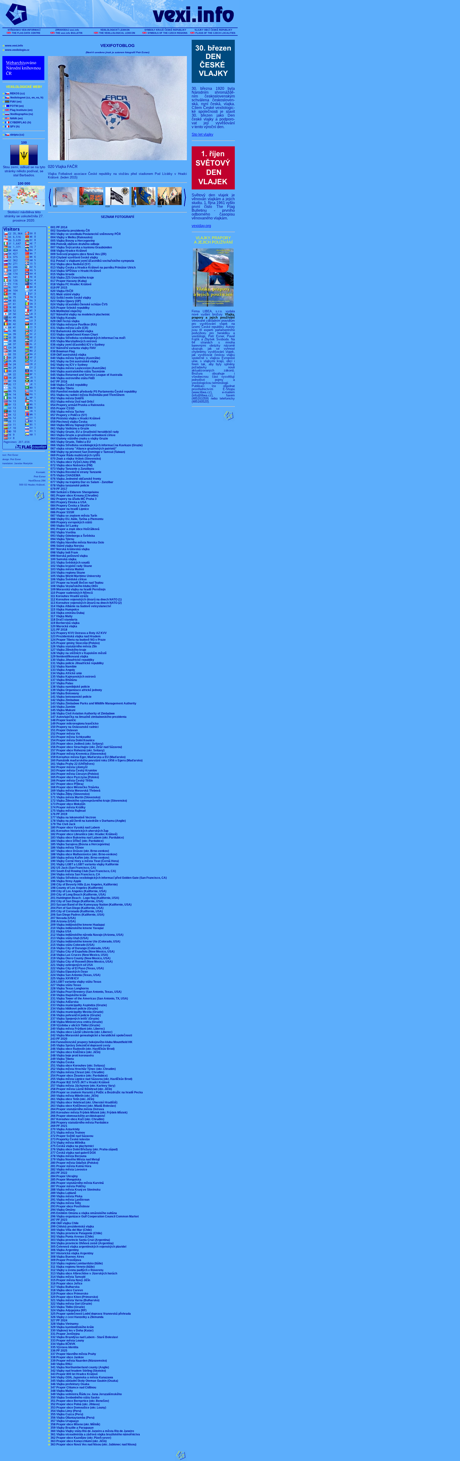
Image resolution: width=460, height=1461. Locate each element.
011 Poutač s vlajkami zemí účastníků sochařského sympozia (92, 261)
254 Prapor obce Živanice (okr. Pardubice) (78, 1075)
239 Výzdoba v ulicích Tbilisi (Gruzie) (75, 1025)
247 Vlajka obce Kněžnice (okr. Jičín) (75, 1052)
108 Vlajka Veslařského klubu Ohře (73, 586)
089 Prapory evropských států (70, 522)
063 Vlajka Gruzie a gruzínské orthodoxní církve (82, 435)
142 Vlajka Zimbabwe (64, 700)
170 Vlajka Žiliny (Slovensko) (69, 794)
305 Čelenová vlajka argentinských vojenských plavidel (88, 1246)
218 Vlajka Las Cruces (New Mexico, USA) (78, 955)
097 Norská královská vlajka (69, 549)
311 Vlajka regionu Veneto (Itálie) (72, 1266)
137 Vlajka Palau (61, 683)
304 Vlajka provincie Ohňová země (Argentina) (81, 1243)
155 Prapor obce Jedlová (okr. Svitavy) (76, 743)
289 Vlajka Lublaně (63, 1193)
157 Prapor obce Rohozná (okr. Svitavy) (77, 750)
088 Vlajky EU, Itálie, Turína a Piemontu (76, 519)
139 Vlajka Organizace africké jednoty (76, 690)
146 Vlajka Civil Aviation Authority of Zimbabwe (82, 713)
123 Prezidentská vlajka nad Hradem (75, 636)
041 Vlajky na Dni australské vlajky (74, 361)
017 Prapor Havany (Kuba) (68, 281)
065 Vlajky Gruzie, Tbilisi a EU (70, 442)
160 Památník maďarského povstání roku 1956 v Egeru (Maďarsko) (96, 760)
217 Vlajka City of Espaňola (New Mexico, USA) (82, 951)
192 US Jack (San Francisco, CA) (72, 867)
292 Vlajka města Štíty (65, 1203)
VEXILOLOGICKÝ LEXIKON (115, 30)
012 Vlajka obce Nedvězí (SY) (70, 264)
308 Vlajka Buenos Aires (67, 1256)
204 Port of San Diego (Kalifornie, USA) (76, 908)
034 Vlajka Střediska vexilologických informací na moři (87, 338)
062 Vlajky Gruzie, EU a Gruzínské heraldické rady (84, 432)
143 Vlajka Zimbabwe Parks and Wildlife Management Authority (93, 703)
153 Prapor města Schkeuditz (70, 737)
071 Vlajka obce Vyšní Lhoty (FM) (72, 462)
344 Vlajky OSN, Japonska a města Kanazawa (81, 1377)
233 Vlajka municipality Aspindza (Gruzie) (78, 1005)
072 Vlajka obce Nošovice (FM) (71, 465)
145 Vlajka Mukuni (62, 710)
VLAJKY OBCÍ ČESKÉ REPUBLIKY (213, 30)
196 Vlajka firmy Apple (65, 881)
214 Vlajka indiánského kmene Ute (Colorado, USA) (85, 941)
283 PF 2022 (58, 1173)
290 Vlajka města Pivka (66, 1196)
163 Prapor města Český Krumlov (73, 770)
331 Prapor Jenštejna (64, 1333)
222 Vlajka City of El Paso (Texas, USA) (76, 968)
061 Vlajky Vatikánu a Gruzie (69, 428)
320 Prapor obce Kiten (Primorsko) (73, 1297)
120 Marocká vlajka (63, 626)
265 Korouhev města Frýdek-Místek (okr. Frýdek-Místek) (88, 1112)
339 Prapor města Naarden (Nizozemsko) (78, 1360)
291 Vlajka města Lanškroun (69, 1199)
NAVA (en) (13, 118)
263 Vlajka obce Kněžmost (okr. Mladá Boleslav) (82, 1105)
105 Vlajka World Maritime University (75, 576)
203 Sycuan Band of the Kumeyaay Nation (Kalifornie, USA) (90, 904)
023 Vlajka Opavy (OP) (65, 301)
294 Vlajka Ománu (62, 1209)
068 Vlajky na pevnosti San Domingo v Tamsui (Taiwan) (87, 452)
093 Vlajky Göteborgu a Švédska (72, 535)
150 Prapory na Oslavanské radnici (74, 727)
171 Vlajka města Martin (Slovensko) (75, 797)
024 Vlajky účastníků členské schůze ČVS (78, 304)
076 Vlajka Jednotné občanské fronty (75, 478)
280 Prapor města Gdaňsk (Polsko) (74, 1162)
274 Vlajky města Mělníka (67, 1142)
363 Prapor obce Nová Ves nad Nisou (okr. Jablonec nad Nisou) (93, 1444)
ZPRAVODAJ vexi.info (67, 30)
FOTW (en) (13, 105)
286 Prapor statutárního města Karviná (76, 1183)
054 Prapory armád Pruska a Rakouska (77, 405)
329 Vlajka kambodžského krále (71, 1327)
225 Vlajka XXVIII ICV (64, 978)
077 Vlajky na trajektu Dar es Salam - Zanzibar (81, 482)
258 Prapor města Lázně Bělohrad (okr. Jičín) (80, 1089)
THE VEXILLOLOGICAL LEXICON (117, 33)
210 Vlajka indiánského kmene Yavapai (76, 928)
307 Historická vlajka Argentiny (71, 1253)
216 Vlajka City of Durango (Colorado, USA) (79, 948)
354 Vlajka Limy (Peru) (65, 1411)
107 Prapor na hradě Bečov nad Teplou (76, 582)
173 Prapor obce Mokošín (67, 804)
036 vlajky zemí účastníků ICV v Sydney (77, 344)
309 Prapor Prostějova (65, 1260)
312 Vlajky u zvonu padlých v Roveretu (76, 1270)
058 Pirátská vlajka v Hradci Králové (75, 418)
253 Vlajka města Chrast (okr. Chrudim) (77, 1072)
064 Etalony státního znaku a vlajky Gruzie (78, 438)
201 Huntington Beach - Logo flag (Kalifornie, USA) (84, 898)
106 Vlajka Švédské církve (68, 579)
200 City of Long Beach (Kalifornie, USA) (77, 894)
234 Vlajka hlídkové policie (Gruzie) (73, 1008)
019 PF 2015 (58, 287)
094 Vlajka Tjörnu (61, 539)
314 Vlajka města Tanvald (67, 1276)
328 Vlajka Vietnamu (64, 1323)
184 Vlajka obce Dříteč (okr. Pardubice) (76, 841)
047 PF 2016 (58, 381)
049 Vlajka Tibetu (61, 388)
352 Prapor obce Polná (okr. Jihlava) (74, 1404)
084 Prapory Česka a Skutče (69, 505)
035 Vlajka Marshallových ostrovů (73, 341)
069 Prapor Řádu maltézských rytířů (74, 455)
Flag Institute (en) (18, 109)
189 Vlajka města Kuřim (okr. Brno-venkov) (79, 857)
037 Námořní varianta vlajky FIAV (72, 348)
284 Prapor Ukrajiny (63, 1176)
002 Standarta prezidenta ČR (69, 230)
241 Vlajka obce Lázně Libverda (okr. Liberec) (81, 1032)
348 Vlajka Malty (61, 1391)
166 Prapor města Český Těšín (71, 780)
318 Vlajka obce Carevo (66, 1290)
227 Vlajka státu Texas (65, 985)
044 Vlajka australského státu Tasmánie (77, 371)
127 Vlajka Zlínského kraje (68, 649)
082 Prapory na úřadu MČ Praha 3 (73, 499)
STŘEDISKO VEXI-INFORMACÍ (24, 30)
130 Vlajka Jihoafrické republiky (72, 660)
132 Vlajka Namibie (63, 666)
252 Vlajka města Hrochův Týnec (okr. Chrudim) (82, 1069)
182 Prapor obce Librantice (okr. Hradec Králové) (83, 834)
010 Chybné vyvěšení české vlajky (73, 257)
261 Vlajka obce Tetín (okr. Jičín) (72, 1099)
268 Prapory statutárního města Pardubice (79, 1122)
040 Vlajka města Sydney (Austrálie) (75, 358)
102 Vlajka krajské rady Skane (70, 566)
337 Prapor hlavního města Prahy (73, 1354)
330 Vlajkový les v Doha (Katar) (71, 1330)
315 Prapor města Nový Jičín (70, 1280)
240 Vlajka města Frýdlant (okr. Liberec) (77, 1028)
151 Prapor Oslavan (63, 730)
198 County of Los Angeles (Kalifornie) (76, 888)
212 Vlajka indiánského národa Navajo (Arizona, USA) (86, 934)
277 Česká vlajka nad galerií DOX (72, 1152)
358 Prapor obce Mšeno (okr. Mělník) (75, 1424)
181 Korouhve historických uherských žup (79, 831)
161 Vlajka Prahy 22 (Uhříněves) (72, 763)
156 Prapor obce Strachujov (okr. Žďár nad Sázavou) (85, 747)
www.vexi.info (13, 45)
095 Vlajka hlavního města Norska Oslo (76, 542)
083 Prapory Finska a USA (68, 502)
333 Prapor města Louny (67, 1340)
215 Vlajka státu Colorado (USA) (72, 945)
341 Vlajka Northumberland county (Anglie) (79, 1367)
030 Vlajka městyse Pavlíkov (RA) (73, 324)
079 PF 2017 (58, 489)
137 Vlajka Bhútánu (63, 680)
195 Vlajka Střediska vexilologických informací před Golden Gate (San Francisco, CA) (108, 877)
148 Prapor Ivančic (63, 720)
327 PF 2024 (58, 1320)
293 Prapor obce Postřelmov (69, 1206)
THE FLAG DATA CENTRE (26, 33)
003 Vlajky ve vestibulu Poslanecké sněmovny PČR (85, 234)
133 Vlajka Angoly (62, 670)
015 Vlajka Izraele (62, 274)
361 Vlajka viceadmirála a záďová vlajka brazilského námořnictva (94, 1434)
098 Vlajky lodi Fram (64, 552)
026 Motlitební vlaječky (65, 311)
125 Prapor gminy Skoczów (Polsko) (74, 643)
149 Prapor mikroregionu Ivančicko (74, 723)
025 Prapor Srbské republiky (69, 307)
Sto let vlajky (202, 134)
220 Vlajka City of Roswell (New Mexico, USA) (81, 961)
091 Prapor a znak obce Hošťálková (74, 529)
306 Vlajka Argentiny (64, 1250)
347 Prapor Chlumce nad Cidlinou (73, 1387)
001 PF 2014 (58, 227)
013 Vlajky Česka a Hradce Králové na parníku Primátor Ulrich (92, 267)
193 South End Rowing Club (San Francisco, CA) (82, 871)
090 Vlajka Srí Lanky (64, 525)
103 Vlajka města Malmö (66, 569)
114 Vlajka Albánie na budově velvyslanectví (80, 606)
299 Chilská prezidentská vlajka (71, 1226)
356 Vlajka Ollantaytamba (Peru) (72, 1417)
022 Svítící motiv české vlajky (70, 297)
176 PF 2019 (58, 814)
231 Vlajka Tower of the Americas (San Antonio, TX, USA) (88, 998)
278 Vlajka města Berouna (68, 1156)
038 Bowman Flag (62, 351)
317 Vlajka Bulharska (64, 1287)
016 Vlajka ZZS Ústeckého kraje (71, 277)
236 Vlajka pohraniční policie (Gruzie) (75, 1015)
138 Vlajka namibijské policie (69, 686)
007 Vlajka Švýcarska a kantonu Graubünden (80, 247)
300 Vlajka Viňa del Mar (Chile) (70, 1230)
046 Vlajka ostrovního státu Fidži (72, 378)
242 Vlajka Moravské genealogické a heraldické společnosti (90, 1035)
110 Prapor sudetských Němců (71, 592)
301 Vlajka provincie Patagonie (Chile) (76, 1233)
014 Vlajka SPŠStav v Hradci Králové (75, 271)
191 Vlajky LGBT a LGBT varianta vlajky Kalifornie (84, 864)
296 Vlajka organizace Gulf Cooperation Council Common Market (94, 1216)
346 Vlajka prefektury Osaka (69, 1384)
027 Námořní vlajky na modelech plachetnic (79, 314)
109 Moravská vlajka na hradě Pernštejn (77, 589)
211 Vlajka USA (60, 931)
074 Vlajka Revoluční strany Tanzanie (75, 472)
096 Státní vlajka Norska (66, 546)
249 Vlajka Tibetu (61, 1059)
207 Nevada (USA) (62, 918)
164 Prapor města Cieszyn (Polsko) (74, 774)
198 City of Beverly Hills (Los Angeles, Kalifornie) (83, 884)
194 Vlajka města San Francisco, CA (75, 874)
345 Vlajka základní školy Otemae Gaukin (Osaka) (84, 1380)
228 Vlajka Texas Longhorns (69, 988)
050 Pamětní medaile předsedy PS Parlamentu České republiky (93, 391)
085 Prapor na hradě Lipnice (69, 509)
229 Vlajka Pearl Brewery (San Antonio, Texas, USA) (85, 991)
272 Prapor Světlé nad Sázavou (71, 1136)
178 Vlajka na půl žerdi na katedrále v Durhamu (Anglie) (87, 820)
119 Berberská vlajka (64, 623)
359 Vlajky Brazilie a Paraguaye (71, 1427)
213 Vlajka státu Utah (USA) (69, 938)
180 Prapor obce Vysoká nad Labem (74, 827)
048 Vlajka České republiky (68, 385)
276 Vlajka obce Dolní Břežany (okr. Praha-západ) (83, 1149)
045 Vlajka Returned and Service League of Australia (86, 375)
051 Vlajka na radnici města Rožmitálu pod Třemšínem (87, 395)
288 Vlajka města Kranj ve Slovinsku (75, 1189)
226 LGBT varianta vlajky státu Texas (75, 981)
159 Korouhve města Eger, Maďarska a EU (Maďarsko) (87, 757)
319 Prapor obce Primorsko (69, 1293)
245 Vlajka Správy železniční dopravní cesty (80, 1045)
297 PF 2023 (58, 1219)
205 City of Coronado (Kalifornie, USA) (76, 911)
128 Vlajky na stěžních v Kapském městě (78, 653)
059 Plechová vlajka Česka (68, 421)
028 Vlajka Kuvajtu (62, 318)
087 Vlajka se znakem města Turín (73, 515)
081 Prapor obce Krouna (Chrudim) (74, 495)
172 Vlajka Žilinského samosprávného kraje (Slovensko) (88, 800)
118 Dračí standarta (63, 619)
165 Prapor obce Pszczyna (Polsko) (74, 777)
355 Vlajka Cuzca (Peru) (66, 1414)
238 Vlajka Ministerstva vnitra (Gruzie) (76, 1022)
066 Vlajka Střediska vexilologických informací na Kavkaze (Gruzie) (96, 445)
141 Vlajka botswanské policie (70, 696)
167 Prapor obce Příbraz (66, 784)
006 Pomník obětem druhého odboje (74, 244)
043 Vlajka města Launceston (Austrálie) (77, 368)
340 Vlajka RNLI (61, 1364)
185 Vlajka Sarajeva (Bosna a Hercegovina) (79, 844)
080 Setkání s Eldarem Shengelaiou (74, 492)
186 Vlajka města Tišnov (66, 847)
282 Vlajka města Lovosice (68, 1169)
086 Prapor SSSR (62, 512)
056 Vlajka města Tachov (67, 411)
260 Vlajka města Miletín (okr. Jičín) (74, 1095)
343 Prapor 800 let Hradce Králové (73, 1374)
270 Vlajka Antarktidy (64, 1129)
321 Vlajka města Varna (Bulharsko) (74, 1300)
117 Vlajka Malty (61, 616)
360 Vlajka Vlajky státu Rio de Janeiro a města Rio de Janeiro (91, 1431)
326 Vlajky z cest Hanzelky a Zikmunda (76, 1317)
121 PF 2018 (58, 629)
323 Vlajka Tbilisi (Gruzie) (67, 1307)
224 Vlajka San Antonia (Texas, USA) (75, 975)
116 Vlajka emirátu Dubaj (67, 613)
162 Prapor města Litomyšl (68, 767)
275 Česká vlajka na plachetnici (71, 1146)
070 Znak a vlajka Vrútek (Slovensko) (75, 458)
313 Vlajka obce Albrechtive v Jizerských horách (83, 1273)
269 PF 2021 (58, 1126)
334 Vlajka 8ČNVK (62, 1344)
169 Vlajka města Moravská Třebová (75, 790)
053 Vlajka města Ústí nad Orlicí (71, 401)
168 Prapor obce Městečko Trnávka (74, 787)
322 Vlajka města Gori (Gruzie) (70, 1303)
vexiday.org (201, 226)
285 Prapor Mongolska (65, 1179)
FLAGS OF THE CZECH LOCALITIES (215, 33)
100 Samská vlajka (63, 559)
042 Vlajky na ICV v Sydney (68, 364)
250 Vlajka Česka (62, 1062)
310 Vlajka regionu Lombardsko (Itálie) (76, 1263)
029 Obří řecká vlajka (64, 321)
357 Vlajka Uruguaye (64, 1421)
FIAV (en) (12, 101)
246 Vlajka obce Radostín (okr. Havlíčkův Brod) (82, 1048)
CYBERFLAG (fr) (17, 122)
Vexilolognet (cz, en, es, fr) (23, 97)
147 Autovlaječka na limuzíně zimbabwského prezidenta (88, 717)
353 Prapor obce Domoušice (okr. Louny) (78, 1407)
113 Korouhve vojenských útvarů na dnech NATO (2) (85, 603)
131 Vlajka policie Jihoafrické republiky (76, 663)
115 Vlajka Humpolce (64, 609)
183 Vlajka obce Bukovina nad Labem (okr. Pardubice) (86, 837)
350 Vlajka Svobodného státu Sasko (74, 1397)
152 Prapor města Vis (64, 733)
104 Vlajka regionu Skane (67, 572)
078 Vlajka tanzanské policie (69, 485)
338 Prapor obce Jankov (66, 1357)
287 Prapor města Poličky (67, 1186)
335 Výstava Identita (64, 1347)
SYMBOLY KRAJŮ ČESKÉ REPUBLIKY (165, 30)
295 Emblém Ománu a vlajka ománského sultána (83, 1213)
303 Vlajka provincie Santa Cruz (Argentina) (79, 1240)
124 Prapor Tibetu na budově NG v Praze (77, 639)
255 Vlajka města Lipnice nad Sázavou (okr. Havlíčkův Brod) (91, 1079)
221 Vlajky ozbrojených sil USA (71, 965)
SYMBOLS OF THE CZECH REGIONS (167, 33)
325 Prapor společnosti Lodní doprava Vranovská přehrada (90, 1313)
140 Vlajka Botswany (64, 693)
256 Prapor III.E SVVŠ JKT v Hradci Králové (79, 1082)
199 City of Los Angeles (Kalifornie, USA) (78, 891)
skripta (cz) (13, 134)
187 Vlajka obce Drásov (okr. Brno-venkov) (79, 851)
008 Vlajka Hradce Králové (68, 250)
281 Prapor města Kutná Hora (70, 1166)
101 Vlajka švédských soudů (69, 562)
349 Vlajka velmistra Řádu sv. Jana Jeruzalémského (85, 1394)
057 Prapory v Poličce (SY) (68, 415)
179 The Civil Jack (62, 824)
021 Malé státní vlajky (64, 294)
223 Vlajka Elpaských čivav (68, 971)
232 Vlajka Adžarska (64, 1002)
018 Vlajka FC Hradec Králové (70, 284)
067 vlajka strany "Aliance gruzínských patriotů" (83, 448)
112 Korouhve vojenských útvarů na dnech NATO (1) (85, 599)
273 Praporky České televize (69, 1139)
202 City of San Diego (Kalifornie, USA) (76, 901)
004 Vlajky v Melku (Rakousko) (71, 237)
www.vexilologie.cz (16, 49)
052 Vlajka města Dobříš (66, 398)
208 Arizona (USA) (62, 921)
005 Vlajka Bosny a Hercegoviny (72, 240)
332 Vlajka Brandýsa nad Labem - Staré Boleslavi (83, 1337)
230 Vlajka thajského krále (68, 995)
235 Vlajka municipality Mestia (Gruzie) (76, 1012)
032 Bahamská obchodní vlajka (71, 331)
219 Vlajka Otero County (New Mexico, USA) (80, 958)
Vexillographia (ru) (18, 114)
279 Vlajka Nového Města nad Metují (74, 1159)
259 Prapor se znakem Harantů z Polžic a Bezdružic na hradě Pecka (96, 1092)
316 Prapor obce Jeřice (66, 1283)
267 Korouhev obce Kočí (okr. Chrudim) (77, 1119)
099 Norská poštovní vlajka (68, 556)
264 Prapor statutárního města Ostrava (76, 1109)
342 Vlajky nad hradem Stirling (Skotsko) (77, 1370)
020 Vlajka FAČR (61, 291)
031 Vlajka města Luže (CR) (69, 328)
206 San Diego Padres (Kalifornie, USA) (77, 914)
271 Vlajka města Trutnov (67, 1132)
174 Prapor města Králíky (67, 807)
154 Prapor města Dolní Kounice (72, 740)
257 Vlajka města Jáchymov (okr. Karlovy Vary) (82, 1085)
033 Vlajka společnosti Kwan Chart (73, 334)
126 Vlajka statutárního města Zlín (73, 646)
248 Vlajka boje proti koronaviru (71, 1055)
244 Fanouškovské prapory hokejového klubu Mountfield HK (91, 1042)
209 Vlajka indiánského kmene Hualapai (77, 924)
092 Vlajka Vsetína (62, 532)
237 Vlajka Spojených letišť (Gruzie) (74, 1018)
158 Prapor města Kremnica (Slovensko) (78, 753)
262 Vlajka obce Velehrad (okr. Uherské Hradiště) (83, 1102)
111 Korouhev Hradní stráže (69, 596)
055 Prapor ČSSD (62, 408)
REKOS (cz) (14, 93)
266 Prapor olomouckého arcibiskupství (77, 1116)
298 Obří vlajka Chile (64, 1223)
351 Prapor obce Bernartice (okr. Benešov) (79, 1401)
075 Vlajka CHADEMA (65, 475)
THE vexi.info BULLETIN (69, 33)
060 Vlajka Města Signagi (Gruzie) (73, 425)
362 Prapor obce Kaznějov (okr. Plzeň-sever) (80, 1437)
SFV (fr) (11, 126)
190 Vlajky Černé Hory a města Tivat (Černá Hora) (84, 861)
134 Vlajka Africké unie (65, 673)
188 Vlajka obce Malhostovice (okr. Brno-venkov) (83, 854)
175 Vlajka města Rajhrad (67, 810)
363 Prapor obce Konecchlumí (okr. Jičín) (78, 1441)
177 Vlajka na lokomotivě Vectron (72, 817)
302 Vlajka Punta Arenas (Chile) (71, 1236)
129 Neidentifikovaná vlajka (69, 656)
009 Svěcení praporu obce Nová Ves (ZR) (78, 254)
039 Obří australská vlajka (68, 354)
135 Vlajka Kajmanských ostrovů (72, 676)
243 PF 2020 (58, 1038)
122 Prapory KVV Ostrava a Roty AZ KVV (78, 633)
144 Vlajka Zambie (62, 706)
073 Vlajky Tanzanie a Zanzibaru (71, 468)
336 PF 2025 (58, 1350)
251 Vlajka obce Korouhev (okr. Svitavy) (77, 1065)
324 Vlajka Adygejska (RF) (68, 1310)
